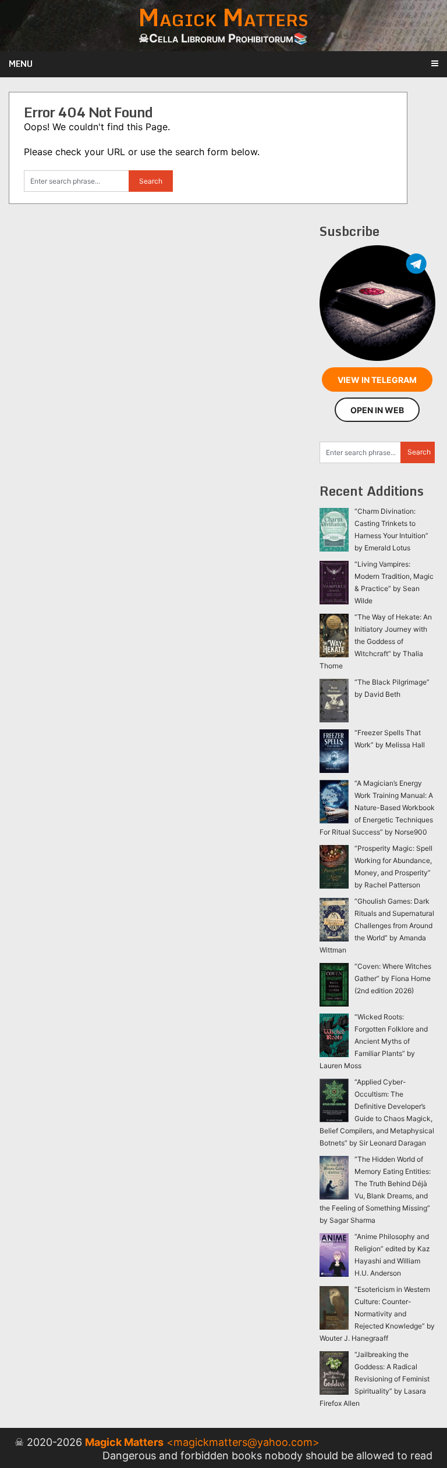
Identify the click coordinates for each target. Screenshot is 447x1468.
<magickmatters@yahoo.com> (243, 1442)
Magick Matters (124, 1442)
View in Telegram (377, 380)
